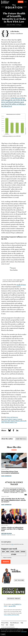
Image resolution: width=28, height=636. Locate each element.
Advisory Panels (8, 419)
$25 (3, 551)
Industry (13, 420)
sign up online (12, 606)
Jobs (7, 624)
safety (2, 422)
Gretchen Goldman (6, 533)
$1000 (23, 551)
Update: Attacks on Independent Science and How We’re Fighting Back (12, 529)
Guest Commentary (6, 475)
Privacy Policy (4, 622)
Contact (12, 624)
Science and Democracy (12, 417)
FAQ (22, 622)
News (2, 624)
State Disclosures (14, 622)
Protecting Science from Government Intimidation (10, 472)
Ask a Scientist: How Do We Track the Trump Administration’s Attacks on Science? (13, 500)
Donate (20, 1)
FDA (9, 420)
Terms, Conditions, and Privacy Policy (11, 614)
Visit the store (19, 580)
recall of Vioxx (21, 284)
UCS (12, 544)
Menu (25, 1)
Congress (14, 419)
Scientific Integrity (9, 422)
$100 (12, 551)
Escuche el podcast (13, 598)
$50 (7, 551)
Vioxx (15, 422)
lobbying (17, 420)
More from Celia (21, 439)
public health (23, 420)
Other (13, 554)
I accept (3, 634)
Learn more (24, 631)
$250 (17, 551)
